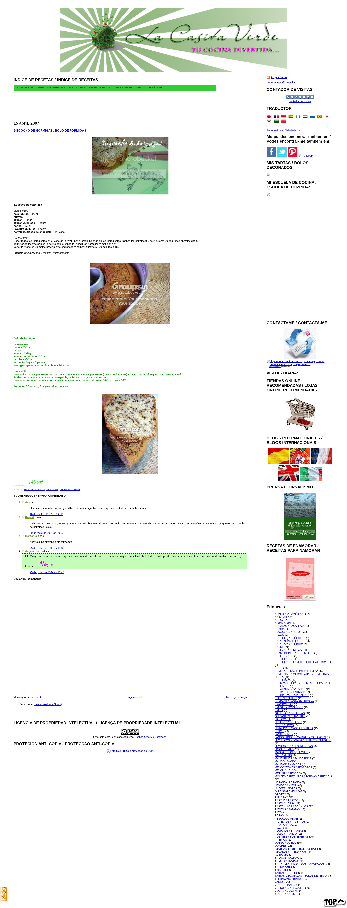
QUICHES (281, 845)
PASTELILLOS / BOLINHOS (291, 806)
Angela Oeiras (34, 551)
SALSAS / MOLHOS (287, 860)
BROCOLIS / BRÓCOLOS (290, 638)
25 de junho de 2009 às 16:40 (47, 572)
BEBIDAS (280, 628)
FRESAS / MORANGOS (289, 707)
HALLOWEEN (283, 719)
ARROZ (279, 619)
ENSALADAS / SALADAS (290, 689)
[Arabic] (277, 122)
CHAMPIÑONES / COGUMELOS (294, 653)
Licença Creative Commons (150, 736)
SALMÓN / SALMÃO (287, 857)
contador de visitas (300, 101)
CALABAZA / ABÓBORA (289, 644)
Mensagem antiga (236, 697)
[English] (270, 117)
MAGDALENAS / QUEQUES (291, 752)
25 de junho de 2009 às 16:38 (47, 548)
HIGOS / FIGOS (284, 725)
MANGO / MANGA (286, 761)
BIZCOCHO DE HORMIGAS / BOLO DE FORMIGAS (50, 130)
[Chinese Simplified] (284, 122)
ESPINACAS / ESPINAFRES (292, 695)
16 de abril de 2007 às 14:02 (46, 514)
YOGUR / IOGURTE (286, 893)
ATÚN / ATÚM (283, 622)
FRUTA (279, 710)
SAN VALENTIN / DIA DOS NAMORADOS (300, 863)
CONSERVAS (283, 680)
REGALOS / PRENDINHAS (291, 851)
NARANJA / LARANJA (288, 782)
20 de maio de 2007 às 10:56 (46, 532)
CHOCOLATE (52, 489)
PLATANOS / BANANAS (289, 830)
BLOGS (279, 635)
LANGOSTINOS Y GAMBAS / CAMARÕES (300, 737)
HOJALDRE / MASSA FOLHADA (294, 728)
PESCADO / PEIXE (286, 818)
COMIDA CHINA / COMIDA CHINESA (297, 671)
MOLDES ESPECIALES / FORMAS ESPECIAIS (303, 776)
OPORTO (280, 794)
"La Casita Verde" (275, 367)
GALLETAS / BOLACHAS (290, 713)
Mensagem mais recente (28, 697)
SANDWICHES (283, 866)
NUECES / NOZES (286, 788)
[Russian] (313, 117)
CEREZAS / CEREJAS (288, 650)
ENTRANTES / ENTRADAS (291, 692)
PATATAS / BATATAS (287, 809)
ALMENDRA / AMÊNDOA (289, 613)
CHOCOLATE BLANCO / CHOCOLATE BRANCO (303, 662)
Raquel (29, 517)
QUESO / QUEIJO (285, 842)
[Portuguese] (320, 117)
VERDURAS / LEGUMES (289, 887)
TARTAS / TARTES (286, 872)
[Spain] (291, 117)
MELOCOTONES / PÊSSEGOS (293, 767)
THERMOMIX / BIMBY (70, 489)
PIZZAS (279, 827)
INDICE (279, 731)
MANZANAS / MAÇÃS (288, 764)
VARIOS (280, 881)
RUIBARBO (281, 854)
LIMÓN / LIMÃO (284, 749)
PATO (278, 812)
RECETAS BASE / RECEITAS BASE (296, 848)
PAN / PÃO (281, 797)
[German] (284, 117)
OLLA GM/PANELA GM (288, 791)
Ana (27, 502)
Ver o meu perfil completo (281, 82)
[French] (277, 117)
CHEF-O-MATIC (284, 656)
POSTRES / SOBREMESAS (291, 836)
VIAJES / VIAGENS (286, 890)
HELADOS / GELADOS (288, 722)
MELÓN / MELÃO (285, 770)
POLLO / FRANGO (286, 833)
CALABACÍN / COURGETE (291, 641)
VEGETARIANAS (285, 884)
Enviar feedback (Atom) (48, 704)
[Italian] (299, 117)
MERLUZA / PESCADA (288, 773)
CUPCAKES (282, 686)
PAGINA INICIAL (25, 87)
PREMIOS (281, 839)
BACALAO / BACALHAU (289, 625)
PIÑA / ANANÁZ (284, 824)
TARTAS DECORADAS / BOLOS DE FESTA (301, 875)
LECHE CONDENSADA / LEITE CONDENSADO (303, 740)
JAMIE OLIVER (284, 734)
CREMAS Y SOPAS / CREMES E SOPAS (300, 683)
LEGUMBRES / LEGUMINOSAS (294, 746)
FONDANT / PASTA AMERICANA (294, 701)
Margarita (31, 535)
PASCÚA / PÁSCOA (287, 800)
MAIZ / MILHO (283, 755)
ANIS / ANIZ (282, 616)
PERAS (279, 815)
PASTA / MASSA (285, 803)
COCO (278, 668)
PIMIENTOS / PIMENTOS (290, 821)
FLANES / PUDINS (286, 698)
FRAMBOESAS (284, 704)
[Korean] (270, 122)
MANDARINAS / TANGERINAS (293, 758)
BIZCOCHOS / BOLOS (34, 489)
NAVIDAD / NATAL (286, 785)
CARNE (279, 647)
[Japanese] (328, 117)
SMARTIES (281, 869)
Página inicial (134, 697)
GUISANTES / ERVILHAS (290, 716)
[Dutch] (306, 117)
